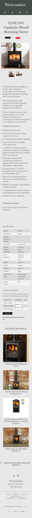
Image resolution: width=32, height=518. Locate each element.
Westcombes (15, 5)
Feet (25, 300)
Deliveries (22, 498)
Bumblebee (25, 506)
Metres (19, 300)
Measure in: (8, 300)
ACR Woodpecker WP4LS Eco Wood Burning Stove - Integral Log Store (16, 421)
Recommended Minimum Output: (14, 317)
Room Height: (8, 309)
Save (19, 38)
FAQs (8, 494)
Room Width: (8, 303)
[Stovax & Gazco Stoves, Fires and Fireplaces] (16, 464)
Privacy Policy (16, 496)
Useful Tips (11, 498)
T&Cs (24, 494)
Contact (16, 494)
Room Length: (9, 306)
